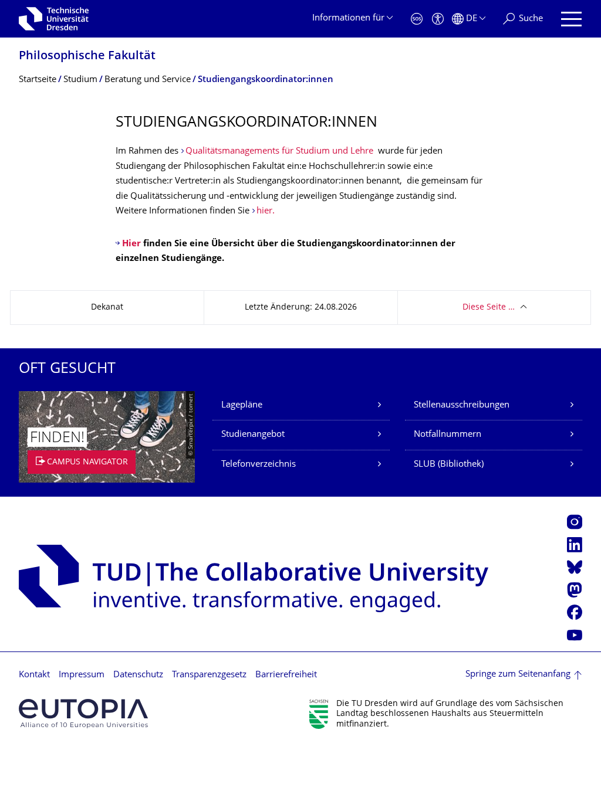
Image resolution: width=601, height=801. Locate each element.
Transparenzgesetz (209, 675)
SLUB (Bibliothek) (449, 464)
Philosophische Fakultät (87, 56)
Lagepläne (241, 405)
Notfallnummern (447, 434)
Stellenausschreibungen (461, 405)
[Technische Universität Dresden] (54, 18)
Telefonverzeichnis (258, 464)
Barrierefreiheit (286, 675)
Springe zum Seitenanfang (517, 674)
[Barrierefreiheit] (437, 19)
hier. (265, 211)
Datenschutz (138, 675)
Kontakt (34, 675)
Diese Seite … (488, 307)
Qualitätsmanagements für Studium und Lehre (279, 151)
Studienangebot (253, 434)
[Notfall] (416, 19)
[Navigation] (571, 19)
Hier (132, 244)
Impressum (81, 675)
